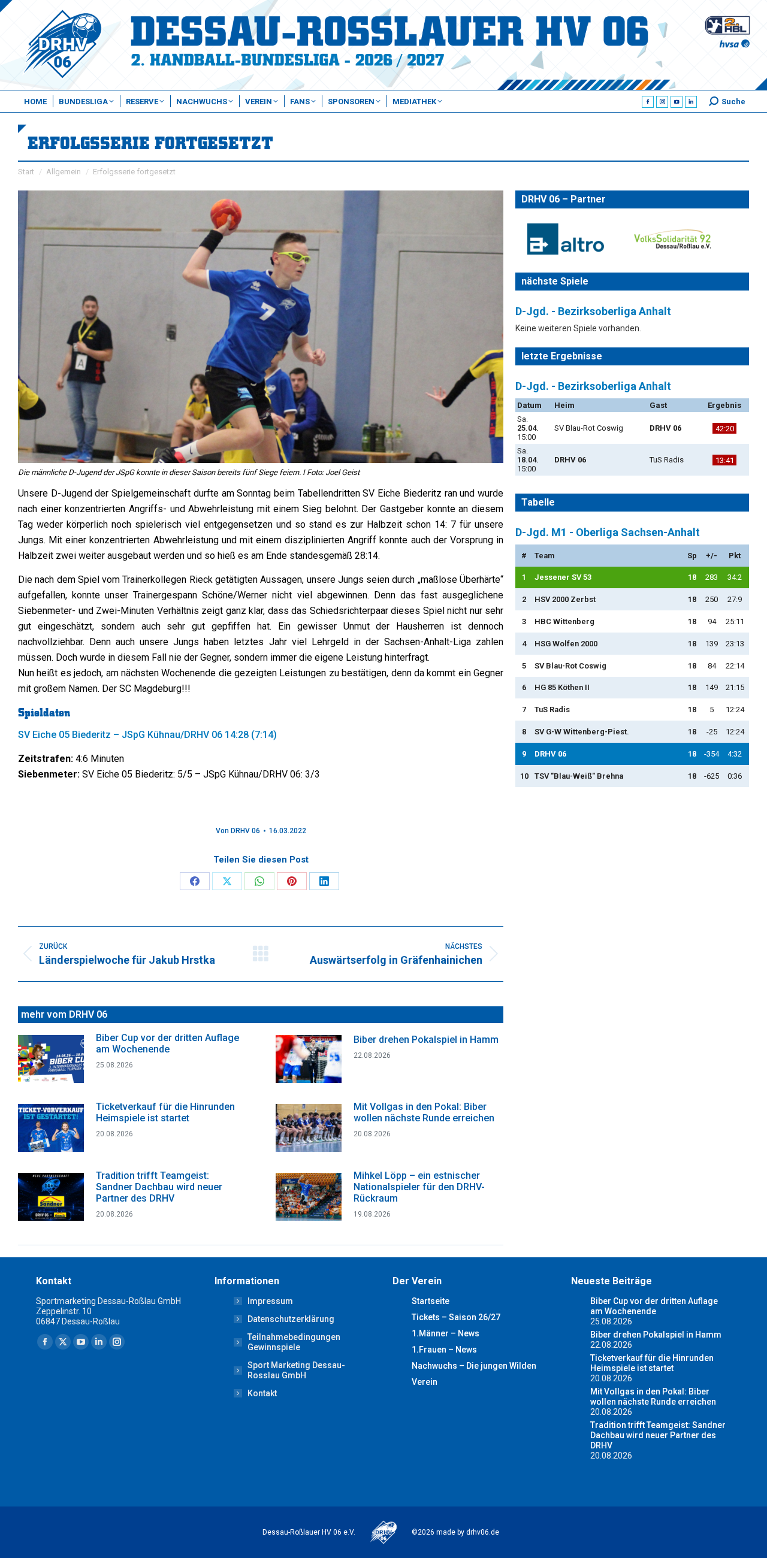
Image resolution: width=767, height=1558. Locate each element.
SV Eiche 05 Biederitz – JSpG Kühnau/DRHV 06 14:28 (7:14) (147, 734)
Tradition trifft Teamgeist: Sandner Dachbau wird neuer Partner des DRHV (159, 1187)
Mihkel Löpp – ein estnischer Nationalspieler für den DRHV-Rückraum (419, 1187)
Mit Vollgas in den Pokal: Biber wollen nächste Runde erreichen (424, 1112)
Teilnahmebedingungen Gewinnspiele (293, 1342)
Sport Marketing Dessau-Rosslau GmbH (296, 1370)
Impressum (270, 1301)
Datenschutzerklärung (290, 1319)
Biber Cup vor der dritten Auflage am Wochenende (167, 1043)
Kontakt (262, 1393)
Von (238, 831)
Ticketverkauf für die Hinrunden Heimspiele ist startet (165, 1112)
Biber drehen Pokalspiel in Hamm (426, 1039)
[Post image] (51, 1059)
